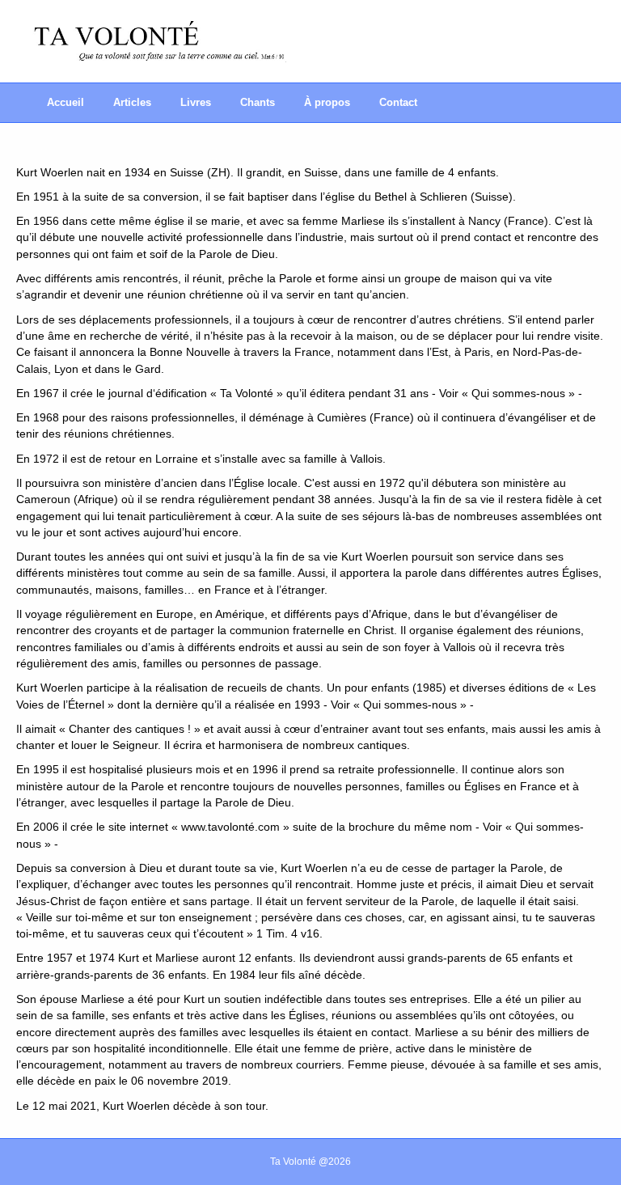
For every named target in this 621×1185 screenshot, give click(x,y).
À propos (327, 102)
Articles (132, 102)
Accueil (65, 102)
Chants (257, 102)
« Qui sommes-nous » (518, 393)
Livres (195, 102)
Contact (398, 102)
